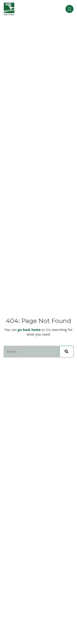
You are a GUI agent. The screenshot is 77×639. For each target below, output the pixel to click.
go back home (29, 330)
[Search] (66, 351)
